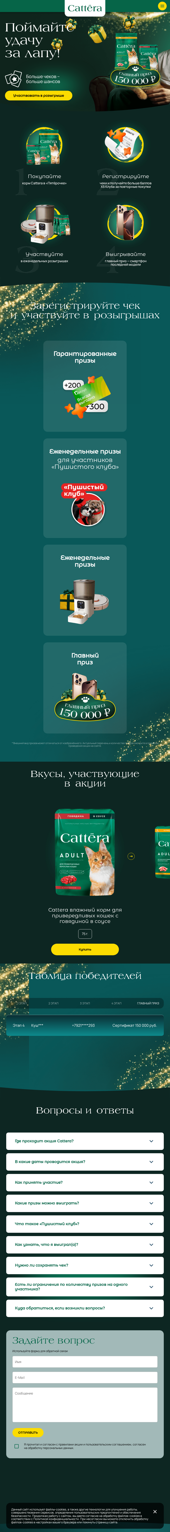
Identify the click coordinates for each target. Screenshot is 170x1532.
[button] (85, 1141)
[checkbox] (16, 1446)
